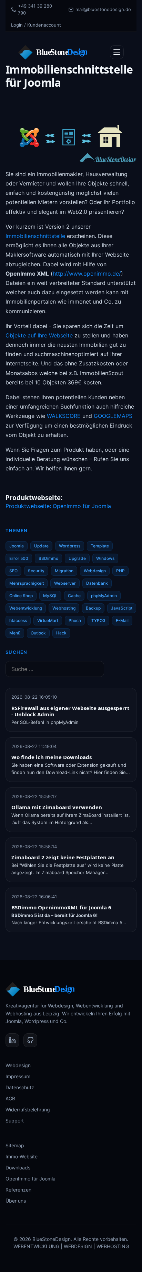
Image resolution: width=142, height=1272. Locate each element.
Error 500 (18, 558)
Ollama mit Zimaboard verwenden (56, 807)
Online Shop (21, 595)
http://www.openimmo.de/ (87, 273)
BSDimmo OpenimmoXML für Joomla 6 (61, 907)
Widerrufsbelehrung (28, 1109)
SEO (13, 570)
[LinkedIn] (12, 1040)
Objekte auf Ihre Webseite (39, 335)
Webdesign (95, 570)
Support (15, 1120)
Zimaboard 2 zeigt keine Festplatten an (62, 857)
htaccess (18, 620)
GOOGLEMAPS (113, 415)
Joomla (16, 545)
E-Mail (122, 620)
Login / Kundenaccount (36, 25)
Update (41, 545)
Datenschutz (20, 1087)
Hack (61, 632)
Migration (64, 570)
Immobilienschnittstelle (35, 235)
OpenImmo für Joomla (30, 1179)
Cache (74, 595)
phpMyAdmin (104, 595)
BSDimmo (48, 558)
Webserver (65, 583)
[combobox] (55, 669)
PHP (120, 570)
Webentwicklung (25, 608)
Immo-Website (22, 1156)
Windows (105, 558)
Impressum (18, 1076)
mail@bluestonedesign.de (103, 9)
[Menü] (117, 52)
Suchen (17, 652)
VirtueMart (47, 620)
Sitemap (15, 1145)
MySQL (50, 595)
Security (36, 570)
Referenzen (18, 1190)
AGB (10, 1098)
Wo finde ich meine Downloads (51, 757)
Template (100, 545)
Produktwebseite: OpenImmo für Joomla (58, 506)
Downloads (18, 1167)
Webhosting (63, 608)
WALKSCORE (64, 415)
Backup (93, 608)
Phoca (75, 620)
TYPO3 (98, 620)
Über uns (16, 1201)
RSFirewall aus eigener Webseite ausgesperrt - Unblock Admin (70, 711)
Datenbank (97, 583)
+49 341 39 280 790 (35, 9)
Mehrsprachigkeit (26, 583)
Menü (14, 632)
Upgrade (77, 558)
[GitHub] (30, 1040)
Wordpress (69, 545)
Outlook (38, 632)
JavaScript (121, 608)
